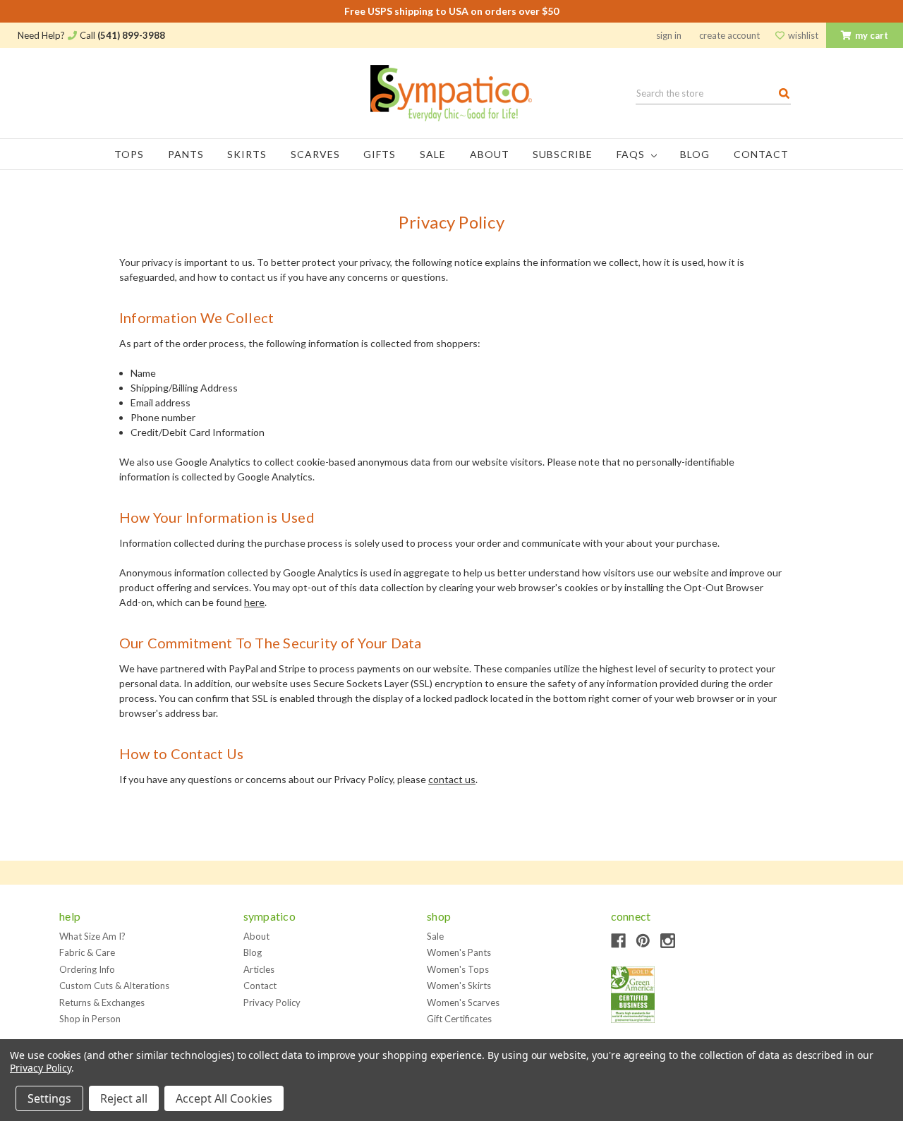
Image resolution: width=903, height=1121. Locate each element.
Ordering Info (87, 969)
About (489, 154)
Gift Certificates (459, 1018)
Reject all (123, 1098)
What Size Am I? (92, 936)
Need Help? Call (91, 35)
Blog (695, 154)
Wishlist (802, 35)
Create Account (729, 35)
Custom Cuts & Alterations (114, 985)
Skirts (247, 154)
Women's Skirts (459, 985)
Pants (186, 154)
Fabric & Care (87, 952)
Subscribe (563, 154)
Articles (258, 969)
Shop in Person (90, 1018)
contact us (451, 779)
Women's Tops (458, 969)
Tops (129, 154)
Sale (433, 154)
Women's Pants (459, 952)
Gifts (379, 154)
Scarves (315, 154)
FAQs (632, 154)
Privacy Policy (272, 1002)
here (254, 602)
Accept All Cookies (224, 1098)
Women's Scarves (463, 1002)
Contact (761, 154)
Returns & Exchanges (102, 1002)
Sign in (668, 35)
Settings (49, 1098)
